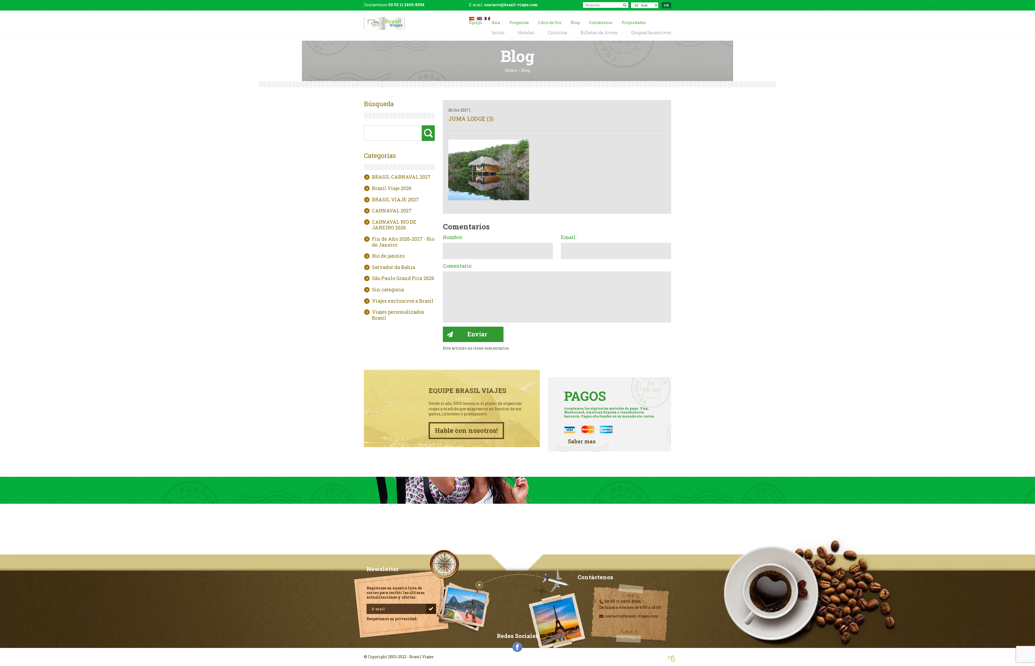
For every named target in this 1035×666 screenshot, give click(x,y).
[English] (479, 17)
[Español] (471, 17)
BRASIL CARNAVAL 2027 (401, 177)
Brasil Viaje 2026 (392, 188)
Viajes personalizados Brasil (398, 315)
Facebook (517, 647)
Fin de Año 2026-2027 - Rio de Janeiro (403, 242)
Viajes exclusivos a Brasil (402, 301)
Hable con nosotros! (466, 430)
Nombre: (453, 237)
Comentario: (457, 266)
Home (511, 70)
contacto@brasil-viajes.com (511, 4)
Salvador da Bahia (393, 267)
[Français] (487, 17)
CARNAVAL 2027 (392, 211)
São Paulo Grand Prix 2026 (403, 278)
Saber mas (582, 441)
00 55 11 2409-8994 (406, 4)
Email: (568, 237)
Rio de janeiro (388, 256)
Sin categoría (388, 290)
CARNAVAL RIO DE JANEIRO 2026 (394, 225)
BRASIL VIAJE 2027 (395, 200)
